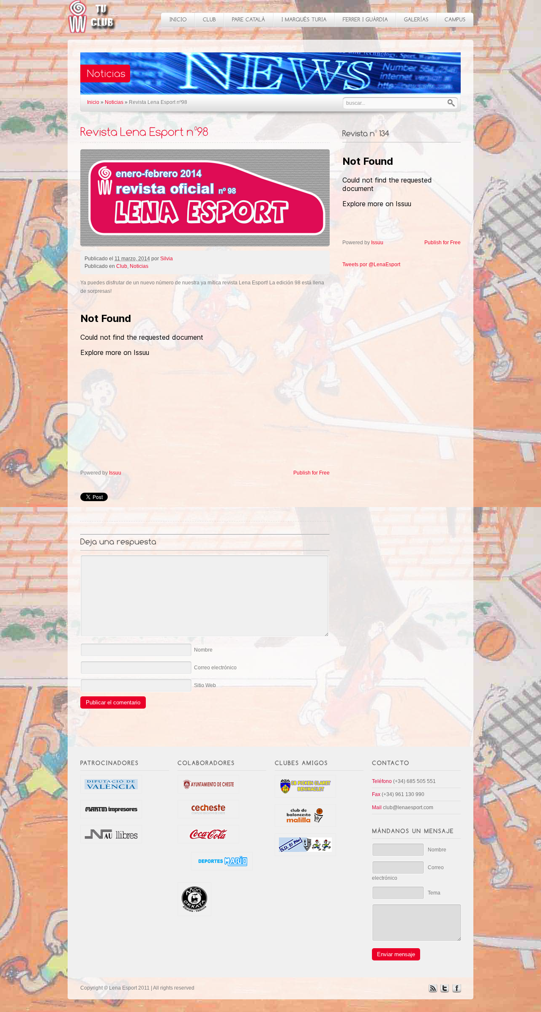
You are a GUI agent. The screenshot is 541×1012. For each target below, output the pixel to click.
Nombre (203, 650)
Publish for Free (311, 473)
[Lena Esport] (92, 28)
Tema (434, 893)
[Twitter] (444, 991)
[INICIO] (177, 20)
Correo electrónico (215, 668)
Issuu (115, 473)
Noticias (114, 102)
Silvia (166, 259)
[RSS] (432, 991)
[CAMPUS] (454, 20)
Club (121, 266)
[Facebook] (456, 991)
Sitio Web (205, 685)
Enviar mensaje (396, 954)
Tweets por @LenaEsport (371, 264)
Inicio (93, 102)
